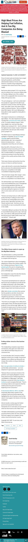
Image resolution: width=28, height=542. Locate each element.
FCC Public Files (6, 500)
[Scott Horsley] (4, 441)
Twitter (4, 506)
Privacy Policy (6, 521)
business (8, 425)
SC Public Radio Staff (7, 518)
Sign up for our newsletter (8, 524)
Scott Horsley (9, 34)
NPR (20, 425)
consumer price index (14, 120)
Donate (24, 2)
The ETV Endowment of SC (8, 498)
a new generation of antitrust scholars (13, 366)
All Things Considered (10, 428)
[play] (2, 540)
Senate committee (13, 291)
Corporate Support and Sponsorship (10, 515)
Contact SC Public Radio (8, 512)
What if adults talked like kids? (8, 468)
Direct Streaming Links (7, 495)
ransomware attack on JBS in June (11, 390)
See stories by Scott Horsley (16, 445)
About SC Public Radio (7, 509)
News (14, 425)
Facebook (5, 503)
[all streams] (26, 540)
